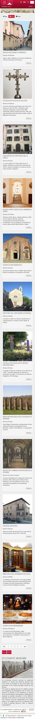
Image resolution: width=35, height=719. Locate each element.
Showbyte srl (4, 717)
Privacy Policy (12, 717)
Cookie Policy (20, 717)
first (4, 646)
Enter (31, 6)
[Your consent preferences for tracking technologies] (3, 715)
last (25, 646)
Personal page (6, 6)
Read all (29, 63)
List (12, 16)
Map (5, 16)
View (19, 16)
